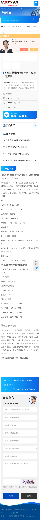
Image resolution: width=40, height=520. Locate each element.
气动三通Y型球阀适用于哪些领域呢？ (16, 160)
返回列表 (10, 385)
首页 (13, 26)
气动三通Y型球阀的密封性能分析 (15, 147)
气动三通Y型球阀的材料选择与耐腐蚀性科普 (19, 140)
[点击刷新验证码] (28, 482)
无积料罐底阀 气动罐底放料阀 (24, 389)
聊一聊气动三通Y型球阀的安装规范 (16, 154)
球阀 (28, 26)
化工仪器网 (13, 516)
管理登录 (21, 516)
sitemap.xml (30, 516)
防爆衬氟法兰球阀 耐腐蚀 (22, 380)
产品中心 (21, 26)
